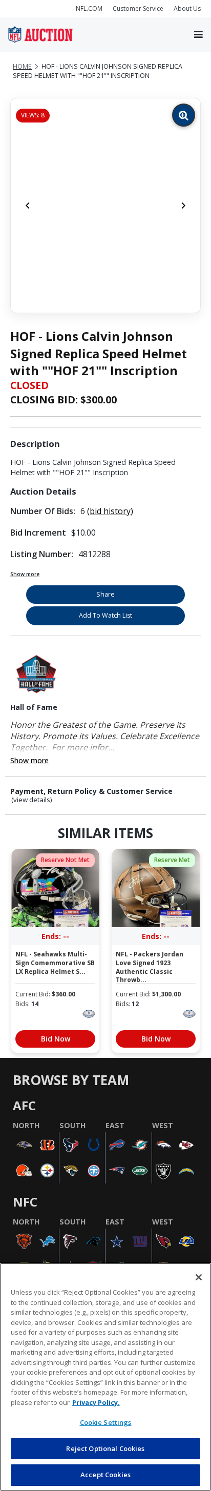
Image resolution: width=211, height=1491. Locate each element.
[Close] (198, 1277)
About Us (187, 8)
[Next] (183, 205)
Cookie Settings (106, 1422)
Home (22, 66)
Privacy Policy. (96, 1402)
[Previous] (27, 205)
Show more (24, 574)
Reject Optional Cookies (105, 1448)
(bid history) (110, 511)
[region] (105, 1377)
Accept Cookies (105, 1474)
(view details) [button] (31, 799)
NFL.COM (89, 8)
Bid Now (55, 1039)
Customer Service (138, 8)
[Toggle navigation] (198, 34)
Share (105, 594)
